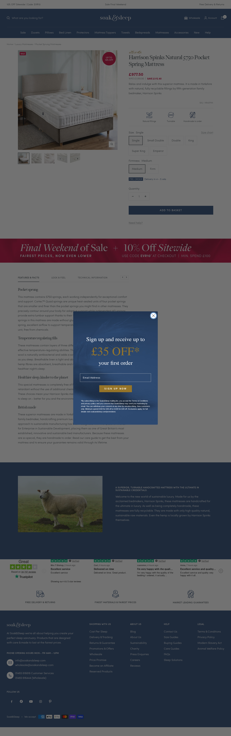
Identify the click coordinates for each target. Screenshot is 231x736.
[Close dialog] (153, 316)
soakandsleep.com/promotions (103, 412)
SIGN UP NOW (115, 388)
